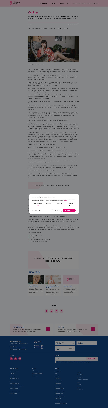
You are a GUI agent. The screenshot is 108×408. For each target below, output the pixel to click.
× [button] (76, 195)
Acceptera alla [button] (69, 210)
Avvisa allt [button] (57, 210)
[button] (36, 210)
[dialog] (54, 204)
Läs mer (65, 200)
